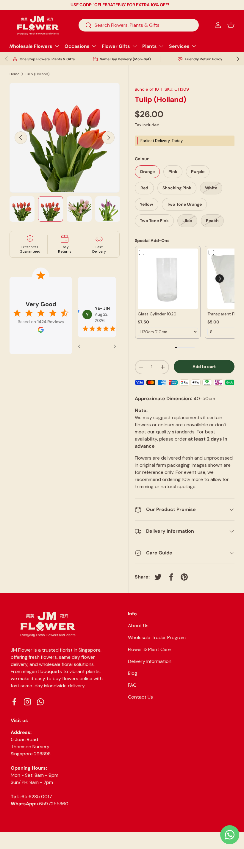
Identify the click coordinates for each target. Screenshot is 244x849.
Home (14, 74)
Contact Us (140, 697)
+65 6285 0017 (35, 796)
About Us (138, 625)
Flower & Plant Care (149, 649)
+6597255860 (52, 804)
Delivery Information (149, 661)
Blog (132, 673)
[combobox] (139, 25)
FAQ (132, 685)
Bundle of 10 (147, 89)
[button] (230, 25)
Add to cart (204, 366)
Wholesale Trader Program (157, 637)
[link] (168, 279)
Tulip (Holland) (37, 74)
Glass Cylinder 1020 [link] (157, 314)
